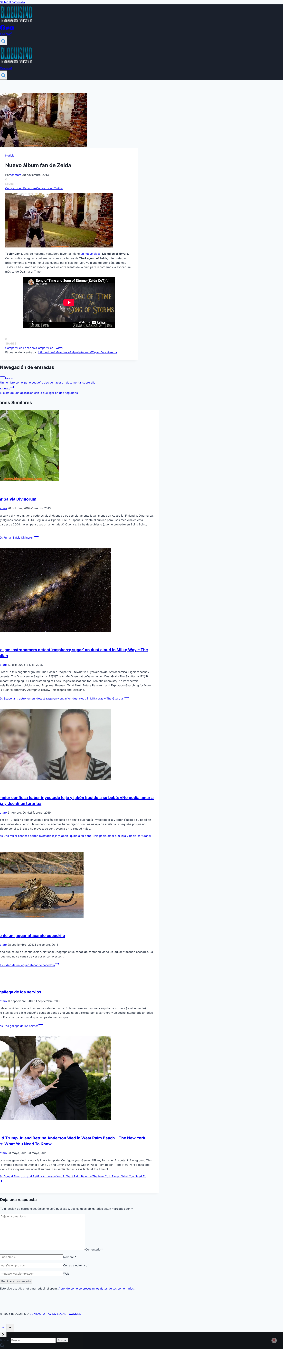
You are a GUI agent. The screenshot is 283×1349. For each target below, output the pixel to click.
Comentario (94, 1249)
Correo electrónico (76, 1265)
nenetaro (15, 175)
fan (51, 352)
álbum (43, 352)
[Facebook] (2, 29)
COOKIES (75, 1313)
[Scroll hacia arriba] (3, 1328)
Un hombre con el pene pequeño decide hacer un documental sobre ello (47, 380)
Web (66, 1273)
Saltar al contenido (12, 2)
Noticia (9, 155)
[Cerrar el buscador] (3, 1334)
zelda (112, 352)
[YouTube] (11, 29)
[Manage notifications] (274, 1340)
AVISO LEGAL (57, 1313)
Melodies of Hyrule (67, 352)
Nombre (69, 1257)
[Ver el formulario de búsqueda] (3, 40)
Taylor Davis (99, 352)
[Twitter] (7, 29)
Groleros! (6, 34)
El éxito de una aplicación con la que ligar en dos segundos (39, 390)
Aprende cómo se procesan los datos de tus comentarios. (96, 1288)
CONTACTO (37, 1313)
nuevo (85, 352)
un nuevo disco (91, 253)
